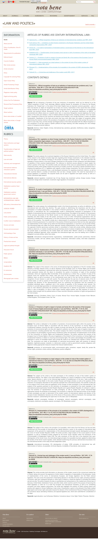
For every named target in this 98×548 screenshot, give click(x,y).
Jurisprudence (8, 262)
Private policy (6, 526)
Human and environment (11, 229)
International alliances (10, 178)
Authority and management (12, 163)
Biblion (6, 258)
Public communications (10, 217)
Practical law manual (10, 241)
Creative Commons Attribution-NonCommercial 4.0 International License (70, 92)
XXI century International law (12, 204)
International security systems (12, 182)
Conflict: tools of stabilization (12, 221)
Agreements (39, 16)
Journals (15, 16)
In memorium (8, 270)
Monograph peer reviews (11, 278)
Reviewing (53, 16)
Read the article (36, 96)
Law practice (7, 212)
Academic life (7, 266)
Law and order (8, 159)
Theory (6, 139)
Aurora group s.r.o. (84, 518)
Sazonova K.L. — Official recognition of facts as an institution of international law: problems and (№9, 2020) (60, 40)
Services (84, 16)
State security (8, 155)
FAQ (92, 16)
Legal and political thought (11, 245)
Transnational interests (10, 174)
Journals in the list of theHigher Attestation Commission (53, 521)
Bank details (6, 520)
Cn (15, 1)
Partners (5, 522)
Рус (6, 1)
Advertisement (69, 16)
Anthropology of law (10, 233)
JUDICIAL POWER (9, 208)
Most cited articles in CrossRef (12, 116)
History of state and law (11, 237)
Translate (43, 2)
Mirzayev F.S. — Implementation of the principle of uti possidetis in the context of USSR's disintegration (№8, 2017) (61, 68)
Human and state (9, 225)
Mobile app (48, 523)
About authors (8, 112)
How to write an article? (51, 518)
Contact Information (8, 524)
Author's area (29, 520)
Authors (26, 16)
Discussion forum (9, 250)
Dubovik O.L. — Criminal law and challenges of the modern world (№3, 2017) (52, 72)
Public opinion (8, 254)
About (5, 16)
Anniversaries (8, 274)
